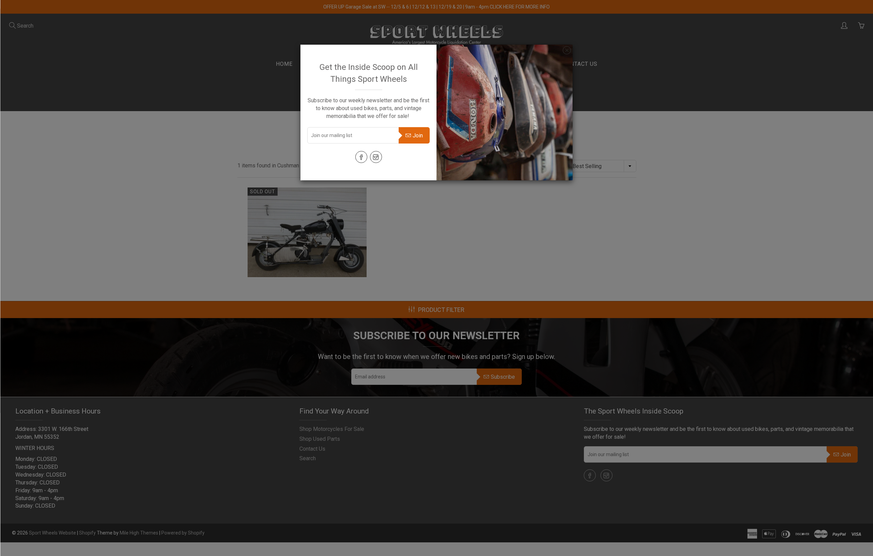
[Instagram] (376, 157)
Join (418, 135)
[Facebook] (361, 157)
